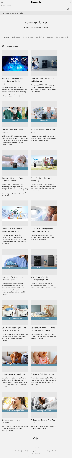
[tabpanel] (36, 242)
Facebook (35, 448)
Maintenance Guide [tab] (61, 37)
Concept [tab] (50, 37)
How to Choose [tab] (28, 37)
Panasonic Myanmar (6, 6)
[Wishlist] (68, 9)
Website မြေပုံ (18, 451)
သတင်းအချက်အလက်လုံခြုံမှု (43, 451)
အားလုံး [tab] (6, 37)
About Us (54, 451)
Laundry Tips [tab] (40, 37)
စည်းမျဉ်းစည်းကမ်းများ (29, 451)
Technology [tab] (16, 37)
